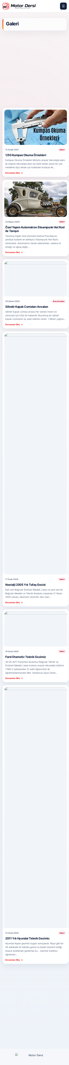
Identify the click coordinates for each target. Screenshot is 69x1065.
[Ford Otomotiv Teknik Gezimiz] (35, 627)
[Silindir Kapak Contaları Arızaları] (35, 277)
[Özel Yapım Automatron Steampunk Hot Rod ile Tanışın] (35, 198)
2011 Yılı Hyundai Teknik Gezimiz (27, 938)
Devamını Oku (14, 173)
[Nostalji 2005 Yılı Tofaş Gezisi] (35, 452)
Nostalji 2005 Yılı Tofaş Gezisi (25, 584)
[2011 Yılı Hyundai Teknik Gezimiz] (35, 806)
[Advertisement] (34, 69)
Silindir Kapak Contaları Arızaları (26, 306)
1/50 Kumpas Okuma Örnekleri (25, 155)
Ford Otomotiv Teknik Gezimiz (25, 657)
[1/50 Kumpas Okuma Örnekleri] (35, 126)
